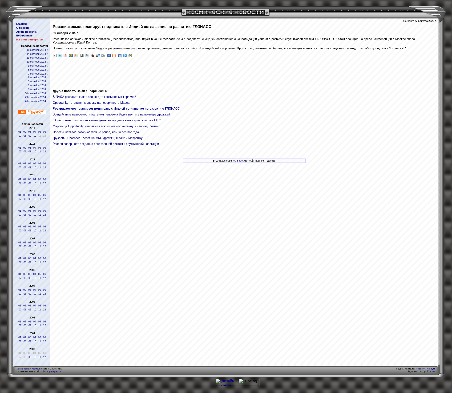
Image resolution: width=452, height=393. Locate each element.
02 (24, 131)
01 (19, 131)
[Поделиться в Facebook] (109, 55)
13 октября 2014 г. (37, 57)
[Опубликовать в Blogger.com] (114, 55)
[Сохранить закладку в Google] (130, 55)
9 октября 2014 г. (38, 65)
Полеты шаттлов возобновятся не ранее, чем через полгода (96, 132)
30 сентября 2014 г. (36, 93)
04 (34, 131)
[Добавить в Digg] (103, 55)
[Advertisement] (244, 73)
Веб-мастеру (24, 35)
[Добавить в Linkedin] (125, 55)
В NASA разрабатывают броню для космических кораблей (94, 97)
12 (44, 151)
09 (29, 135)
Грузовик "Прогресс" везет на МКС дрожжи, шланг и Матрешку (98, 138)
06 (44, 131)
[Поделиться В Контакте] (54, 55)
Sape (240, 160)
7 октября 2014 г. (38, 73)
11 (39, 151)
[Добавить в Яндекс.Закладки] (65, 55)
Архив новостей (26, 31)
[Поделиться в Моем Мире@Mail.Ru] (71, 55)
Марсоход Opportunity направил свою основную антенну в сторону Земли (105, 126)
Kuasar (431, 371)
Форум (431, 368)
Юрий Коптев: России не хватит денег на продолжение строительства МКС (107, 120)
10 (34, 135)
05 (39, 131)
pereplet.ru (55, 371)
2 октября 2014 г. (38, 85)
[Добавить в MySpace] (119, 55)
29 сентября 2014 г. (36, 97)
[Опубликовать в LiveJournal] (87, 55)
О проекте (22, 27)
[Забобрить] (92, 55)
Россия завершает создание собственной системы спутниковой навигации (106, 144)
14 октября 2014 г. (37, 53)
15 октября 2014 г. (37, 49)
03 (29, 131)
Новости (420, 368)
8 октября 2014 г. (38, 69)
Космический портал (28, 368)
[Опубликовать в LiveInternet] (82, 55)
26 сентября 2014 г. (36, 101)
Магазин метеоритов (29, 39)
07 (20, 135)
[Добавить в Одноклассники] (76, 55)
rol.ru (43, 371)
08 (25, 135)
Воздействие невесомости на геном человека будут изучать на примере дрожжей (111, 114)
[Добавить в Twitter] (60, 55)
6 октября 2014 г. (38, 77)
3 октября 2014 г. (38, 81)
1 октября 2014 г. (38, 89)
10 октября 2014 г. (37, 61)
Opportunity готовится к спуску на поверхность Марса (91, 102)
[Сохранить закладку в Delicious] (98, 55)
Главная (21, 23)
